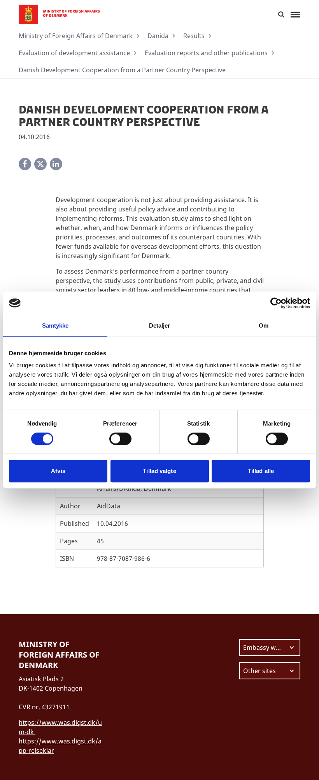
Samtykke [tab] (55, 325)
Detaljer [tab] (159, 325)
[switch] (120, 439)
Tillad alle (261, 471)
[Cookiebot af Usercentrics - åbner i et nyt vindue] (276, 303)
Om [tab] (263, 325)
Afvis (58, 471)
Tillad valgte (159, 471)
